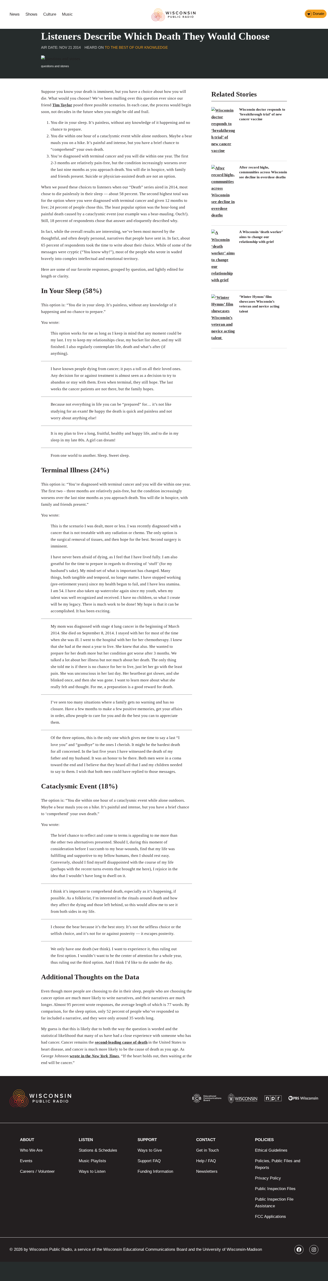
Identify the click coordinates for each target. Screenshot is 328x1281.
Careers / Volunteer (37, 1171)
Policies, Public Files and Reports (277, 1164)
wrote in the (94, 1056)
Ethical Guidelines (271, 1150)
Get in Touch (207, 1150)
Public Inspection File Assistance (274, 1202)
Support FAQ (149, 1161)
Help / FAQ (206, 1161)
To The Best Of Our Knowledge (136, 47)
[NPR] (273, 1099)
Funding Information (155, 1171)
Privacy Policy (268, 1178)
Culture (49, 14)
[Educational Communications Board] (207, 1099)
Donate (318, 14)
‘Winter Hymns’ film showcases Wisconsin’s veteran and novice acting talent (259, 304)
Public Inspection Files (275, 1188)
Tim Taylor (62, 105)
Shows (31, 14)
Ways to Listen (92, 1171)
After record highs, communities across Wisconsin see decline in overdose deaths (263, 172)
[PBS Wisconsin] (303, 1099)
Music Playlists (92, 1161)
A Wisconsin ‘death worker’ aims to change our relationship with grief (261, 237)
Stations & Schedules (98, 1150)
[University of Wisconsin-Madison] (243, 1099)
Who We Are (31, 1150)
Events (26, 1161)
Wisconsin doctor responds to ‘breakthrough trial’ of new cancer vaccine (262, 114)
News (15, 14)
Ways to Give (150, 1150)
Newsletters (207, 1171)
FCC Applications (270, 1216)
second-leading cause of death (121, 1042)
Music (67, 14)
